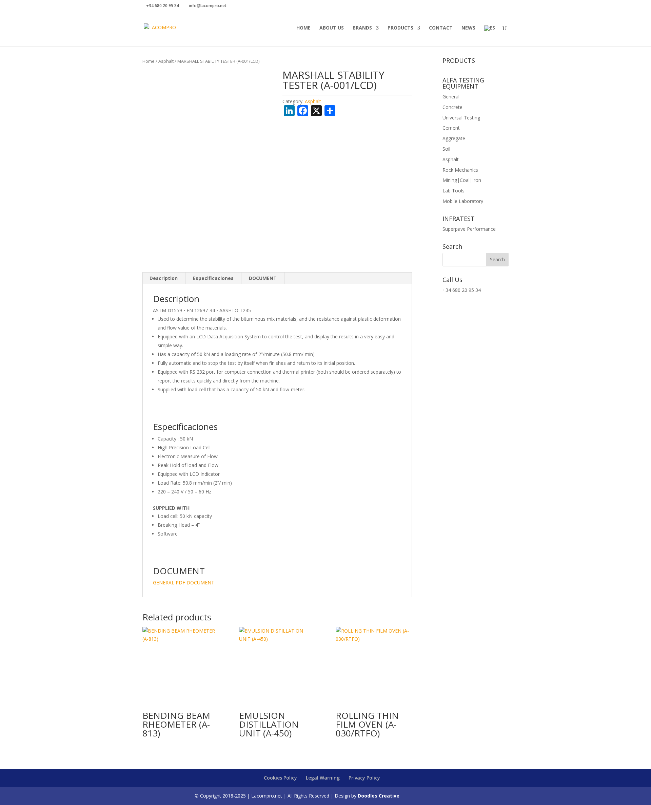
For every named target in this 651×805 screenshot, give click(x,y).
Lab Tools (453, 190)
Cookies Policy (280, 777)
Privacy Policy (364, 777)
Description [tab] (164, 278)
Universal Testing (461, 117)
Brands (362, 28)
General (450, 96)
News (468, 28)
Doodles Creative (378, 795)
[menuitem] (489, 35)
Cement (451, 128)
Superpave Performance (469, 229)
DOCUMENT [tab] (263, 278)
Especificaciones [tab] (213, 278)
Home (303, 28)
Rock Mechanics (460, 170)
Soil (446, 149)
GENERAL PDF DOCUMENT (183, 582)
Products (400, 28)
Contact (441, 28)
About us (331, 28)
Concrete (452, 107)
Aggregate (453, 138)
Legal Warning (323, 777)
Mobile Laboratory (462, 201)
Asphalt (166, 61)
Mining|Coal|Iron (461, 180)
